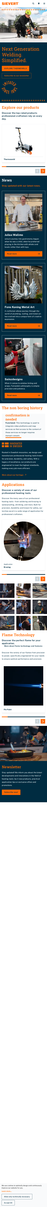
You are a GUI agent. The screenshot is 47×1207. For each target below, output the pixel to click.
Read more (12, 254)
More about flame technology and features (23, 646)
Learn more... (7, 1191)
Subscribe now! (11, 792)
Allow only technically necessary (17, 1197)
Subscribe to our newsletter (16, 76)
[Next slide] (43, 171)
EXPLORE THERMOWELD (15, 68)
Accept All (8, 1203)
